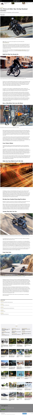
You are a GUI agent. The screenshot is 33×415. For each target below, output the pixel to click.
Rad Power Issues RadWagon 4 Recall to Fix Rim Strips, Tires (20, 368)
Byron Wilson (3, 14)
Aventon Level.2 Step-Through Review (5, 332)
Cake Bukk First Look (12, 377)
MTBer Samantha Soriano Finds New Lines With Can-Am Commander (6, 330)
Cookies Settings (3, 409)
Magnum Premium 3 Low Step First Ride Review (16, 332)
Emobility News (4, 328)
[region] (16, 413)
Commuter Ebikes (4, 331)
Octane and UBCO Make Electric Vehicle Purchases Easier (4, 346)
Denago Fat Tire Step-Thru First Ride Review (26, 329)
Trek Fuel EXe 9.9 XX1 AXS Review (26, 331)
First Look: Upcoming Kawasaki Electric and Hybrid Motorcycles (12, 368)
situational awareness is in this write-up (20, 49)
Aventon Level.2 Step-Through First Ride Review (12, 399)
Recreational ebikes (14, 333)
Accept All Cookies (24, 413)
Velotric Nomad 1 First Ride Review (16, 334)
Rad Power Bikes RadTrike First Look (16, 329)
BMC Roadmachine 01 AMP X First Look (26, 334)
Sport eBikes (3, 334)
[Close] (32, 413)
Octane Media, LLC (9, 411)
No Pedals (1, 7)
